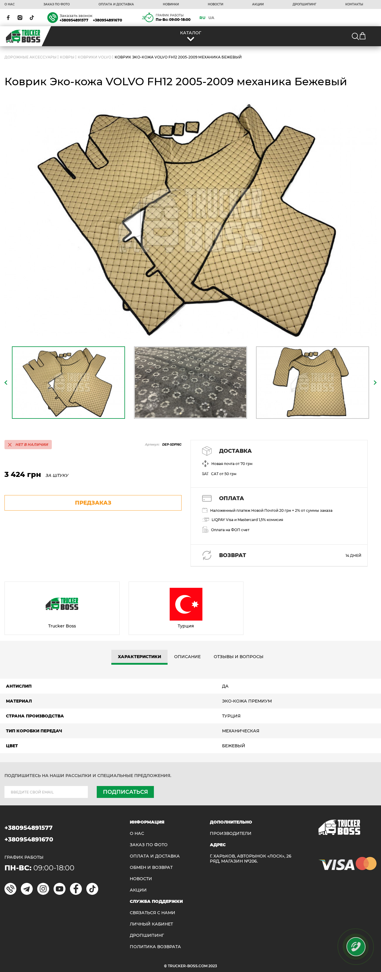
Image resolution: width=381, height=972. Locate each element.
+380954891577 (74, 20)
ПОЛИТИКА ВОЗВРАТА (155, 946)
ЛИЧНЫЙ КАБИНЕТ (151, 924)
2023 (212, 966)
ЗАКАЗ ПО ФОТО (56, 4)
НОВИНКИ (171, 4)
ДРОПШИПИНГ (304, 4)
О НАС (9, 4)
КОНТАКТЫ (354, 4)
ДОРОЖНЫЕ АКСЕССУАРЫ (30, 57)
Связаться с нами (152, 912)
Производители (231, 833)
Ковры (67, 57)
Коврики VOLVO (94, 57)
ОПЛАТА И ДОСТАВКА (116, 4)
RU (202, 17)
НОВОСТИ (215, 4)
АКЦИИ (258, 4)
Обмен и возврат (151, 867)
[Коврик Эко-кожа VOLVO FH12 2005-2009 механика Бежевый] (190, 221)
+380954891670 (107, 20)
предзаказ (93, 503)
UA (211, 17)
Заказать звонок (76, 15)
